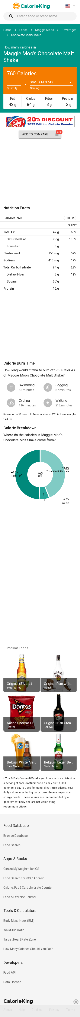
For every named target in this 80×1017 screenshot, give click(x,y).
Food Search (12, 845)
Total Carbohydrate (17, 267)
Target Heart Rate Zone (19, 939)
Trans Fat (13, 246)
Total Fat (9, 232)
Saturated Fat (16, 239)
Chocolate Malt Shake (26, 35)
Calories (9, 218)
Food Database (16, 825)
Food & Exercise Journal (19, 897)
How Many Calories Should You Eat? (28, 949)
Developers (13, 962)
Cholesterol (11, 253)
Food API (9, 972)
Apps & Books (15, 858)
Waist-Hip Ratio (13, 930)
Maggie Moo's (44, 30)
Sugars (12, 281)
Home (7, 30)
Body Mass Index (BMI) (19, 920)
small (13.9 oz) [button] (41, 82)
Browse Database (15, 835)
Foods (23, 30)
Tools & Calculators (20, 910)
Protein (8, 288)
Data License (12, 982)
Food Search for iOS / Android (23, 878)
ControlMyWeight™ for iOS (21, 868)
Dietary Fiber (15, 274)
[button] (70, 6)
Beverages (69, 30)
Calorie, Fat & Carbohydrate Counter (28, 887)
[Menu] (6, 6)
